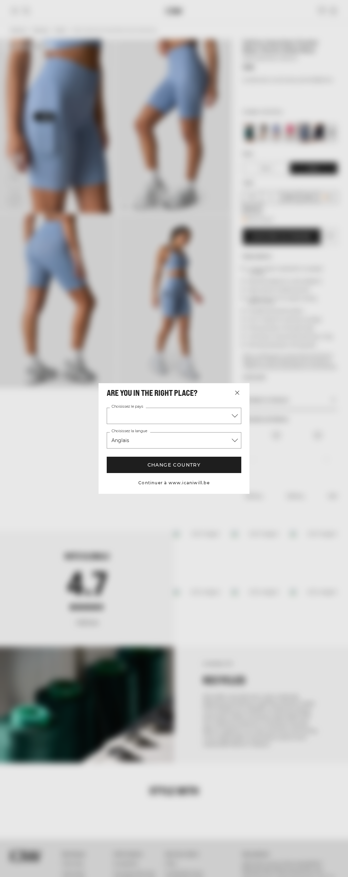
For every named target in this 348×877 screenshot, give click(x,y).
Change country (174, 465)
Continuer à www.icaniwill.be (174, 482)
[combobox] (174, 416)
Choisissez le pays (127, 407)
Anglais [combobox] (120, 440)
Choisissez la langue (129, 431)
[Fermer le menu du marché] (237, 393)
